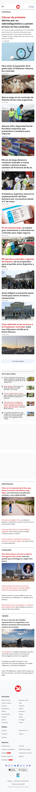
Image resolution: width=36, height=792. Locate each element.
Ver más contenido (18, 361)
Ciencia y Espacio (6, 703)
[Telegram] (27, 766)
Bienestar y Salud (23, 700)
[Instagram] (9, 766)
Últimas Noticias (6, 700)
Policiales (4, 717)
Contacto (21, 746)
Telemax (21, 734)
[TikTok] (21, 766)
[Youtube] (15, 766)
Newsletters (7, 760)
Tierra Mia (4, 734)
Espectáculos (7, 484)
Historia (4, 711)
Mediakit (6, 753)
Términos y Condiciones (21, 781)
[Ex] (12, 766)
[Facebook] (6, 766)
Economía (21, 706)
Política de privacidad (25, 749)
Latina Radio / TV (23, 730)
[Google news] (30, 766)
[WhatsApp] (24, 766)
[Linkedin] (18, 766)
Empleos (21, 756)
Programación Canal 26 (25, 753)
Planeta (21, 714)
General (21, 708)
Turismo (5, 616)
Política (21, 717)
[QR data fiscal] (18, 777)
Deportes (4, 706)
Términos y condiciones (8, 749)
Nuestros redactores (7, 756)
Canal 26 (4, 730)
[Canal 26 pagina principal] (18, 8)
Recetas (4, 719)
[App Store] (12, 770)
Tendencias (5, 722)
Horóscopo (22, 711)
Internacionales (6, 714)
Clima (20, 703)
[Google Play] (23, 770)
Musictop (4, 737)
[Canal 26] (18, 688)
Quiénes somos (6, 746)
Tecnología (6, 550)
